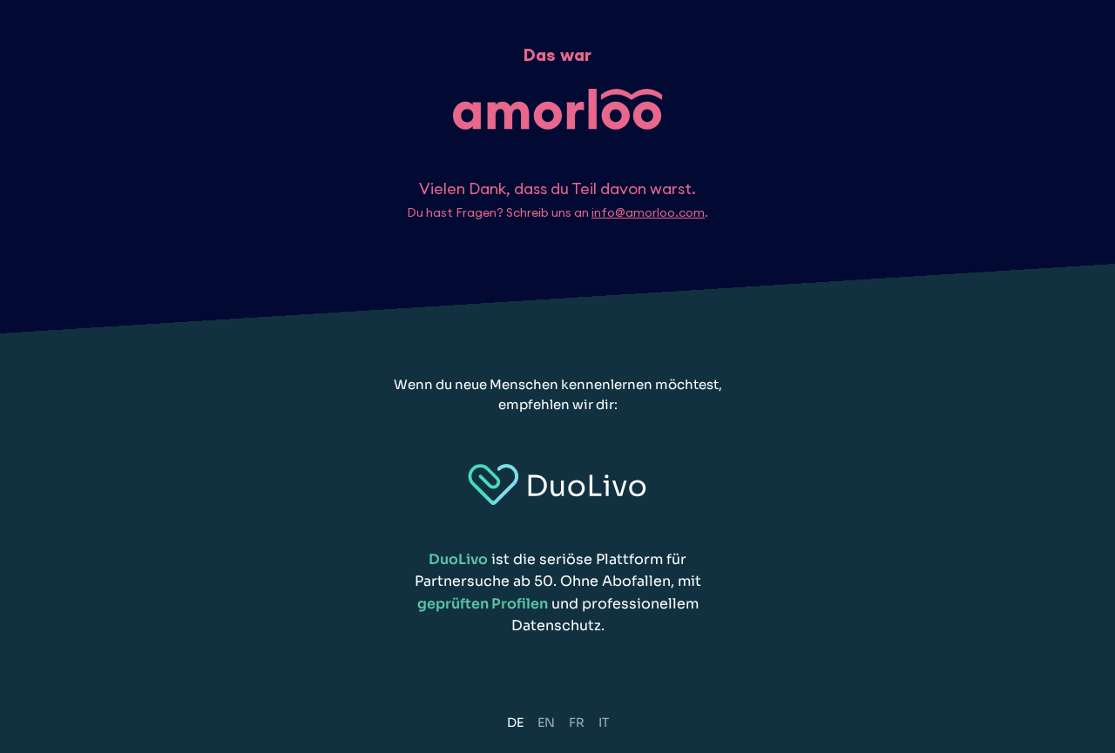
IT (603, 722)
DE (515, 722)
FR (577, 722)
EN (546, 722)
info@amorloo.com (648, 212)
